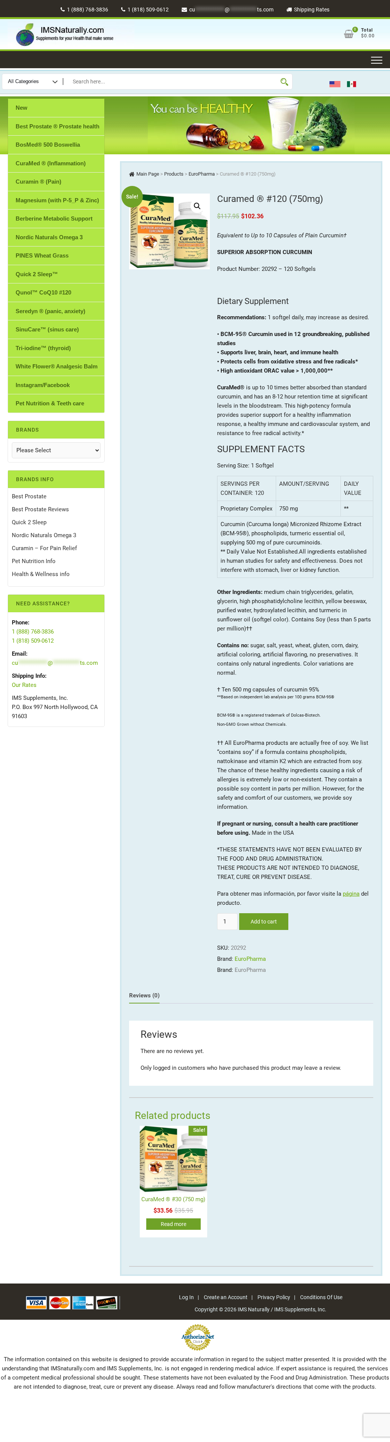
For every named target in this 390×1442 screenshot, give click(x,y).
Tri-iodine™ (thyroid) (43, 348)
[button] (197, 206)
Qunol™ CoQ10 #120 (43, 292)
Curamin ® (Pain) (38, 181)
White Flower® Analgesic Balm (57, 366)
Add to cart (264, 922)
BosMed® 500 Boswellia (48, 144)
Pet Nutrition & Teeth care (50, 403)
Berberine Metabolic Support (54, 218)
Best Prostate (29, 496)
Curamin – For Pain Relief (44, 548)
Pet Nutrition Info (34, 561)
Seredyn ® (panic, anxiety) (50, 311)
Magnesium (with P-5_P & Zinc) (57, 200)
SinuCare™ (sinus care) (47, 329)
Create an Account (226, 1297)
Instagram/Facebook (43, 385)
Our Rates (24, 685)
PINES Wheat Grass (42, 255)
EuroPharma (250, 958)
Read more (173, 1224)
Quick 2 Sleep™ (37, 274)
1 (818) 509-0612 (147, 9)
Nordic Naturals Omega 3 (49, 237)
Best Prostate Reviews (40, 509)
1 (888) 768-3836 (87, 9)
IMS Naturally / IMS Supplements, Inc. (282, 1309)
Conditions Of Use (321, 1297)
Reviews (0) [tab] (144, 995)
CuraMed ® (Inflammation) (51, 163)
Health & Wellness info (41, 574)
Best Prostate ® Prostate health (57, 126)
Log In (186, 1297)
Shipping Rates (311, 9)
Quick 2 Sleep (29, 522)
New (21, 107)
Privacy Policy (273, 1297)
